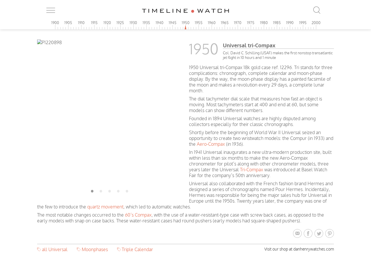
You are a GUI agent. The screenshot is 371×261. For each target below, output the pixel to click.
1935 (146, 22)
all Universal (55, 249)
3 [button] (109, 190)
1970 (237, 22)
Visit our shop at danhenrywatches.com (299, 248)
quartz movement (105, 207)
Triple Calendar (137, 249)
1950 (186, 22)
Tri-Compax (251, 169)
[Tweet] (319, 233)
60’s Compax (138, 215)
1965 (225, 22)
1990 (290, 22)
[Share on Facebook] (309, 233)
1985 (277, 22)
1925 (120, 22)
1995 (303, 22)
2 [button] (101, 190)
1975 (250, 22)
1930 (133, 22)
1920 (107, 22)
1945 (173, 22)
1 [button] (92, 190)
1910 (81, 22)
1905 (68, 22)
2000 (316, 22)
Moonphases (95, 249)
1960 (212, 22)
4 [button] (118, 190)
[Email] (298, 233)
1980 (264, 22)
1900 (55, 22)
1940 (159, 22)
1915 (94, 22)
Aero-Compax (211, 144)
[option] (109, 42)
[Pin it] (329, 233)
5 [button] (127, 190)
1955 (199, 22)
